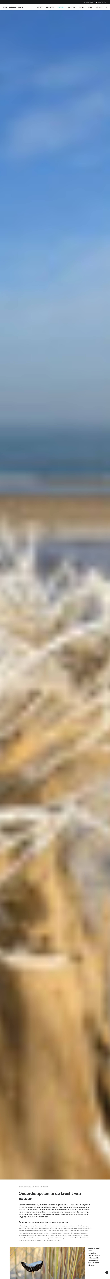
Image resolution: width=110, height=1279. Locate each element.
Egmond (81, 7)
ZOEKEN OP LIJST (89, 2)
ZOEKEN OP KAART (102, 2)
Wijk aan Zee (50, 7)
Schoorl (99, 7)
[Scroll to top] (106, 1272)
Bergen (90, 7)
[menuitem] (89, 2)
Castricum (71, 7)
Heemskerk (61, 7)
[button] (106, 7)
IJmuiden (39, 7)
